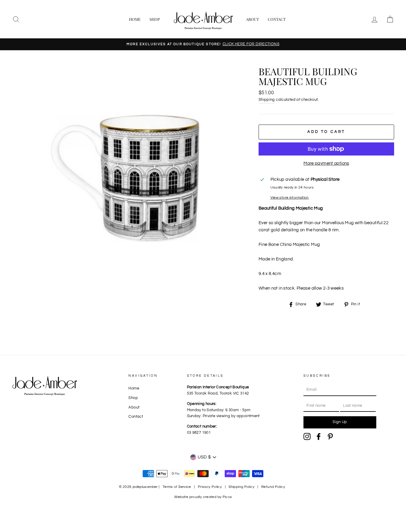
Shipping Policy (241, 487)
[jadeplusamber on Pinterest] (330, 436)
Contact (277, 19)
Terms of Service (177, 487)
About (252, 19)
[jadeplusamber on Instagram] (307, 436)
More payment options (326, 163)
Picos (227, 497)
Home (135, 19)
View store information (289, 197)
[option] (203, 44)
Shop (155, 19)
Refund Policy (273, 487)
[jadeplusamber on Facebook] (318, 436)
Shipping (267, 100)
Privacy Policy (210, 487)
